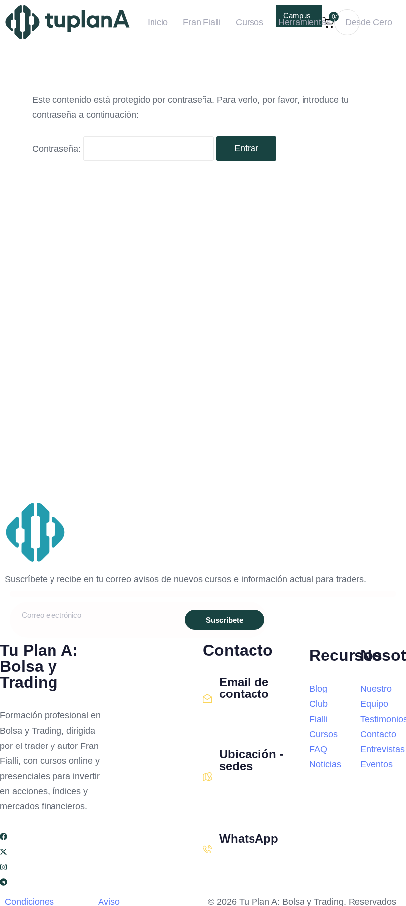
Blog (318, 688)
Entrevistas (377, 749)
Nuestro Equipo (376, 696)
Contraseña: (57, 148)
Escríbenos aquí (247, 716)
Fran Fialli (202, 22)
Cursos (249, 22)
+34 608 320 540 (249, 860)
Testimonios (377, 719)
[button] (347, 22)
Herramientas (304, 22)
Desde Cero (368, 22)
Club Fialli (318, 711)
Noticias (325, 764)
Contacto (377, 734)
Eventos (376, 764)
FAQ (318, 749)
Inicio (158, 22)
